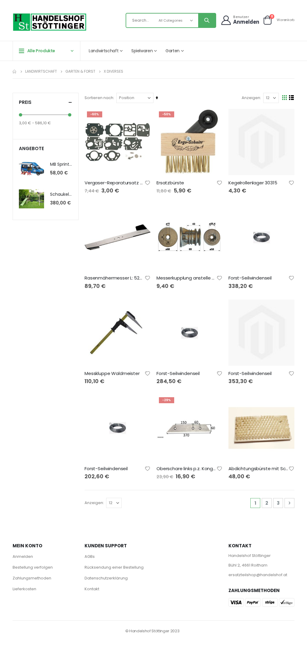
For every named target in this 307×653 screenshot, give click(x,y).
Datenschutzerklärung (106, 578)
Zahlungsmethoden (32, 578)
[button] (148, 182)
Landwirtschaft (41, 71)
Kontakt (92, 589)
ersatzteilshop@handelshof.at (257, 575)
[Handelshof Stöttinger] (50, 22)
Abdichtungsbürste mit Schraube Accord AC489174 (258, 469)
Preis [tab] (25, 102)
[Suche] (207, 20)
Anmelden (23, 556)
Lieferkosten (24, 589)
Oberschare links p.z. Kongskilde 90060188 (186, 469)
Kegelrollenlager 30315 (252, 183)
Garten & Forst (80, 71)
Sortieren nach (99, 98)
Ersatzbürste (170, 183)
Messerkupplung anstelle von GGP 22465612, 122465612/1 (186, 278)
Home (15, 71)
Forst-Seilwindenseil (250, 278)
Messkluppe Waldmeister (112, 373)
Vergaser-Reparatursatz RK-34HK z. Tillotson (115, 183)
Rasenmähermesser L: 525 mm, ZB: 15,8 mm (115, 278)
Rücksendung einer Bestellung (114, 567)
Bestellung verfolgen (33, 567)
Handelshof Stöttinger (249, 555)
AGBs (90, 556)
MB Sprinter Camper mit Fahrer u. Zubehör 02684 (61, 164)
